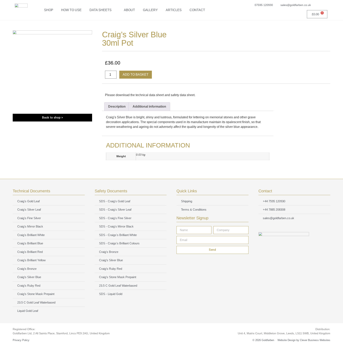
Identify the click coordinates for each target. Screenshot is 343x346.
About (129, 10)
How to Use (71, 10)
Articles (174, 10)
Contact (197, 10)
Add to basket (135, 74)
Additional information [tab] (149, 106)
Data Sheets (101, 10)
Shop (48, 10)
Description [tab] (117, 106)
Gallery (150, 10)
